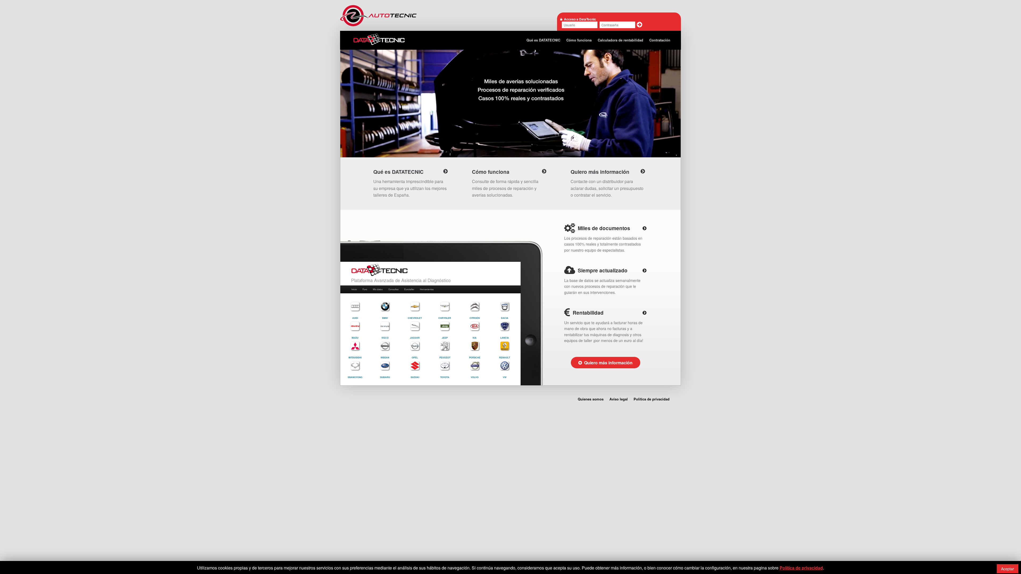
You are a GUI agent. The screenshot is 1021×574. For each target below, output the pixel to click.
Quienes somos (591, 399)
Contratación (659, 40)
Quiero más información (607, 363)
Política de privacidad (651, 399)
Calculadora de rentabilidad (620, 40)
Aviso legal (618, 399)
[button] (639, 25)
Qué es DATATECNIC (543, 40)
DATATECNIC (379, 39)
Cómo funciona (579, 40)
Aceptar (1007, 568)
